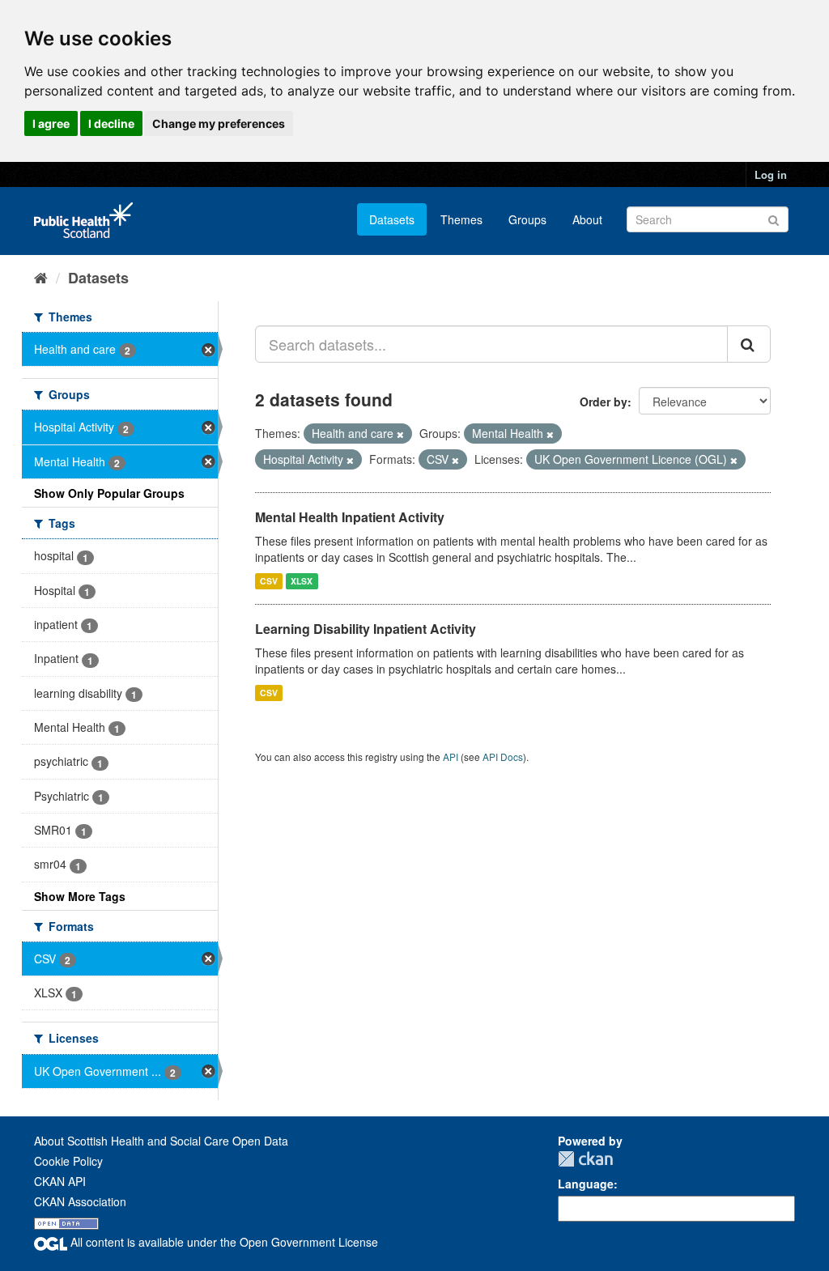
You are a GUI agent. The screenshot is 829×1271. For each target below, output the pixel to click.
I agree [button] (51, 123)
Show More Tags (79, 896)
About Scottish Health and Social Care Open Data (161, 1141)
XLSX (301, 581)
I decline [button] (111, 123)
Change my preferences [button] (218, 123)
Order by (603, 401)
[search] (749, 344)
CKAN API (60, 1181)
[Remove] (400, 433)
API (450, 756)
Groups (527, 219)
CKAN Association (80, 1201)
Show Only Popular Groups (109, 493)
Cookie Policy (68, 1161)
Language (586, 1183)
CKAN (585, 1158)
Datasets (391, 219)
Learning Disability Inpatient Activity (365, 628)
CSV (269, 581)
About (587, 219)
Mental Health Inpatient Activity (349, 517)
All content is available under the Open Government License (222, 1242)
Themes (461, 219)
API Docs (503, 756)
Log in (771, 174)
